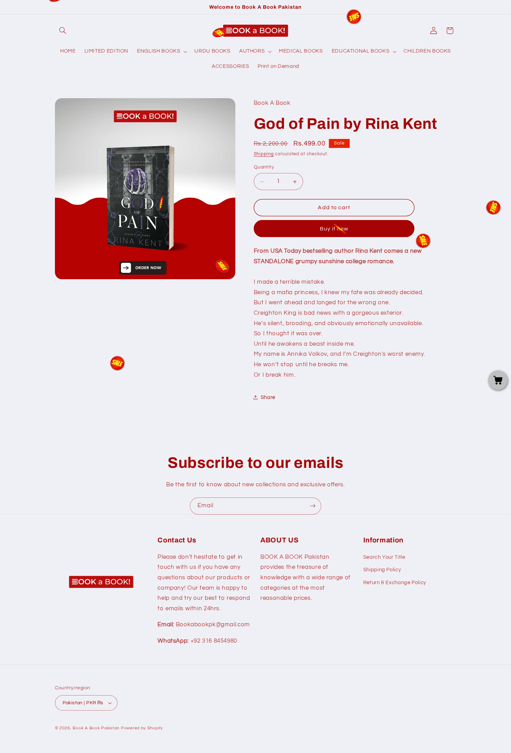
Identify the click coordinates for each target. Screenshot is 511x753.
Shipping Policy (382, 569)
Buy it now (334, 229)
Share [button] (268, 397)
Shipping (264, 154)
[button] (63, 31)
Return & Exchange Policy (394, 582)
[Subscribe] (313, 506)
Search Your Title (384, 557)
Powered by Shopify (142, 728)
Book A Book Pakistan (96, 728)
